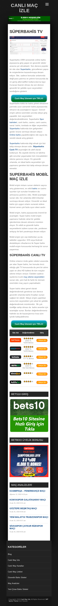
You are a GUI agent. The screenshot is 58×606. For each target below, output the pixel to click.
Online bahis (15, 135)
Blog (10, 554)
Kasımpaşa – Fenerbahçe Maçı (27, 491)
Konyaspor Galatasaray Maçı (28, 500)
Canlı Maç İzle (24, 8)
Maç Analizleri (13, 583)
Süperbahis (15, 128)
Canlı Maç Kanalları (16, 566)
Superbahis (25, 69)
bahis (34, 188)
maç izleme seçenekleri (34, 277)
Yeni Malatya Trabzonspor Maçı (29, 517)
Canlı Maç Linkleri (15, 572)
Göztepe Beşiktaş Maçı (23, 508)
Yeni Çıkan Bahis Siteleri (18, 589)
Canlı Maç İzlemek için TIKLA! (29, 98)
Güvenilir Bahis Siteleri (17, 577)
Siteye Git (42, 340)
